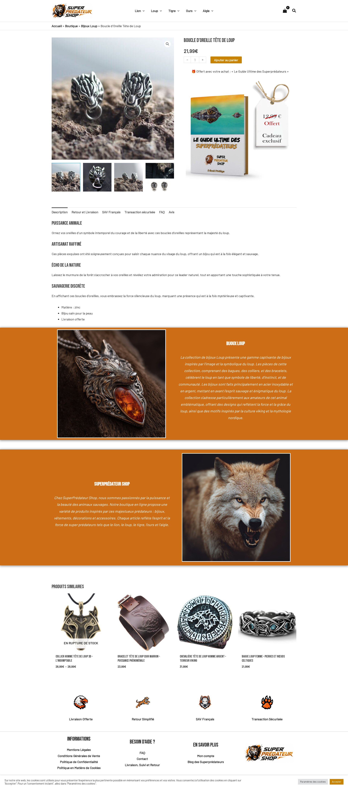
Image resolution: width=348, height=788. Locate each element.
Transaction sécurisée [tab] (140, 212)
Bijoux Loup (89, 26)
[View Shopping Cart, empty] (285, 11)
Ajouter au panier (226, 60)
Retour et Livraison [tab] (85, 212)
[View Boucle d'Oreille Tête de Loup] (160, 177)
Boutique (71, 26)
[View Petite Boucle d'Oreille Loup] (97, 177)
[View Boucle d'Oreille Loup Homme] (128, 177)
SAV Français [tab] (111, 212)
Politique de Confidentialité (79, 762)
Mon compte (205, 756)
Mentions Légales (79, 750)
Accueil (57, 26)
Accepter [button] (336, 781)
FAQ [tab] (162, 212)
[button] (143, 10)
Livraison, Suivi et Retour (142, 765)
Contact (142, 759)
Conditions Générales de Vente (79, 756)
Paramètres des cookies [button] (313, 781)
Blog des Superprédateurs (206, 762)
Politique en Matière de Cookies (79, 768)
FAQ (142, 753)
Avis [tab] (171, 212)
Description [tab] (60, 212)
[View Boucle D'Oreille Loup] (66, 177)
